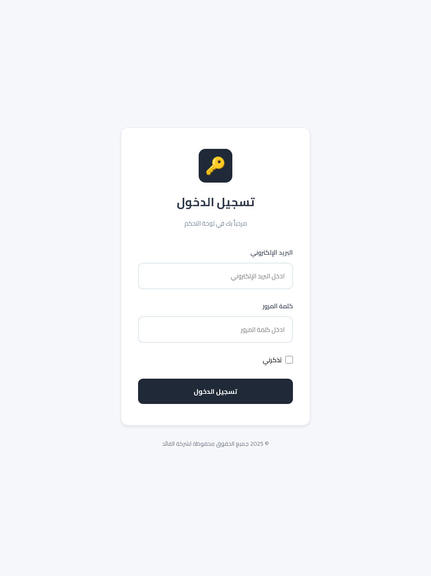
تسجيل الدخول (215, 391)
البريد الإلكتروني (271, 252)
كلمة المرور (278, 306)
